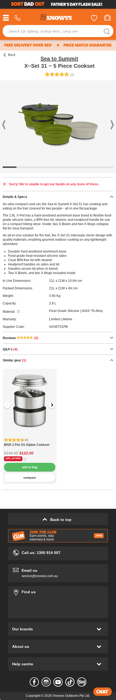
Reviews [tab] (20, 338)
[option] (30, 395)
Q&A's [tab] (10, 349)
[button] (11, 405)
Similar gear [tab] (14, 360)
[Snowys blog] (81, 682)
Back (11, 55)
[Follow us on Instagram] (46, 682)
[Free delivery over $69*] (28, 45)
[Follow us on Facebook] (34, 682)
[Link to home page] (58, 18)
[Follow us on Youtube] (58, 682)
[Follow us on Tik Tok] (69, 682)
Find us (58, 591)
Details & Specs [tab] (15, 197)
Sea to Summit (59, 59)
